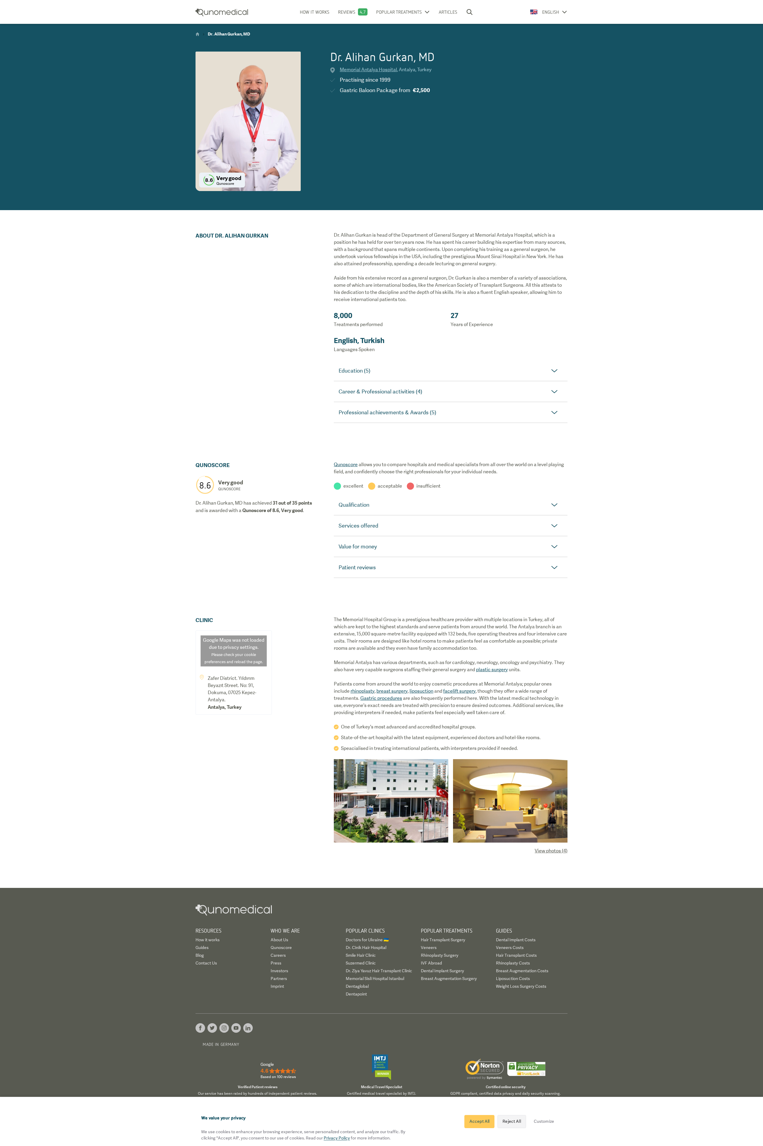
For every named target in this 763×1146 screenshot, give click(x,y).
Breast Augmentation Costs (522, 970)
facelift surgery (459, 691)
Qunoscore (346, 464)
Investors (279, 970)
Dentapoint (356, 994)
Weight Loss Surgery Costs (521, 986)
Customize (544, 1121)
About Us (279, 939)
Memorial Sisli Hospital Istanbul (375, 978)
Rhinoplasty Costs (513, 963)
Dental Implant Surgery (442, 970)
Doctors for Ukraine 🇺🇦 (367, 939)
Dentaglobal (357, 986)
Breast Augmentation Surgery (449, 978)
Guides (202, 947)
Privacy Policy (337, 1138)
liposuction (421, 691)
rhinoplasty (363, 691)
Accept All (479, 1121)
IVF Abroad (431, 963)
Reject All (512, 1121)
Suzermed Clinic (361, 963)
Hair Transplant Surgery (443, 939)
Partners (279, 978)
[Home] (197, 34)
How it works (314, 12)
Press (276, 963)
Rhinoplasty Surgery (439, 955)
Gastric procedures (381, 698)
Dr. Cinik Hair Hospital (366, 947)
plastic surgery (492, 669)
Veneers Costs (510, 947)
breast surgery (392, 691)
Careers (278, 955)
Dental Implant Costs (516, 939)
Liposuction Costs (513, 978)
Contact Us (206, 963)
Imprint (277, 986)
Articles (448, 12)
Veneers (429, 947)
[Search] (469, 12)
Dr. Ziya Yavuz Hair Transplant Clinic (379, 970)
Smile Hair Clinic (361, 955)
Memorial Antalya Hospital (368, 69)
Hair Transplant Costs (516, 955)
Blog (200, 955)
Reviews (346, 12)
